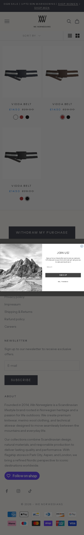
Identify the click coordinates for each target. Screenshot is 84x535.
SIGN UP (63, 275)
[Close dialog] (81, 246)
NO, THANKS (63, 282)
